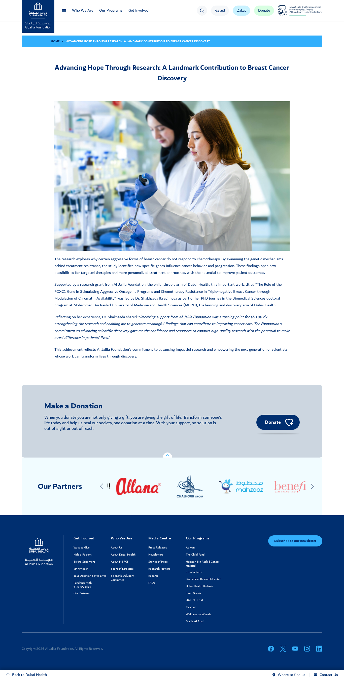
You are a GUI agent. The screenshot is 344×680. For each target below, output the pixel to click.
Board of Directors (122, 569)
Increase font (296, 41)
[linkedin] (319, 649)
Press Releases (157, 548)
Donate (264, 10)
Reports (153, 576)
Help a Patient (82, 555)
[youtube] (295, 649)
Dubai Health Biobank (199, 586)
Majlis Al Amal (195, 622)
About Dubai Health (123, 555)
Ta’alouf (191, 607)
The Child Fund (195, 555)
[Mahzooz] (232, 486)
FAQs (151, 583)
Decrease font (288, 41)
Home (55, 41)
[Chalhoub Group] (181, 486)
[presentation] (101, 486)
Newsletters (155, 555)
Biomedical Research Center (203, 579)
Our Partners (81, 593)
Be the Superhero (84, 562)
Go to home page (262, 41)
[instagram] (307, 649)
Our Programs (110, 10)
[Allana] (130, 486)
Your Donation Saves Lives (90, 576)
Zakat (241, 10)
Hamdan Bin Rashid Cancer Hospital (202, 564)
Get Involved (138, 10)
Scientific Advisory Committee (122, 578)
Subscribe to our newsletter (295, 541)
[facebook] (271, 649)
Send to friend (279, 41)
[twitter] (283, 649)
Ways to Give (82, 548)
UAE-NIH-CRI (194, 600)
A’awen (190, 548)
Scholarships (193, 572)
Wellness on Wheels (198, 614)
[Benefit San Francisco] (283, 486)
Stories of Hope (158, 562)
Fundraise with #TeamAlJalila (83, 585)
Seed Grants (193, 593)
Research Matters (159, 569)
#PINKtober (81, 569)
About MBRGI (119, 562)
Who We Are (82, 10)
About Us (116, 548)
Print (271, 41)
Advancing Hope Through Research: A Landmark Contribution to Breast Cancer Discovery (138, 41)
